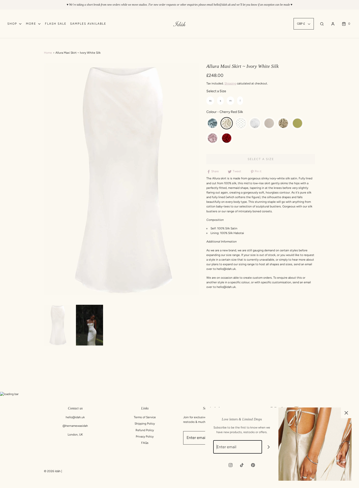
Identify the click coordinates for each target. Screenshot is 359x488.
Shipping (230, 83)
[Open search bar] (321, 23)
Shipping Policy (145, 423)
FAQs (144, 443)
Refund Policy (145, 430)
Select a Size (216, 91)
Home (48, 52)
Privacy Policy (145, 436)
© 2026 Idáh (52, 471)
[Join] (268, 447)
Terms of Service (145, 417)
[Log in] (333, 24)
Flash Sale (55, 23)
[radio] (210, 100)
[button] (57, 325)
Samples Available (88, 23)
